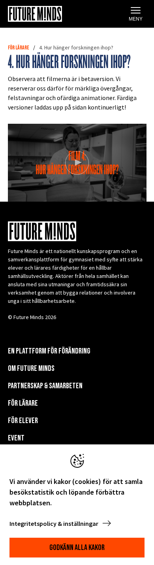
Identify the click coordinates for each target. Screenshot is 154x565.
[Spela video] (77, 163)
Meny (136, 19)
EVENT (16, 438)
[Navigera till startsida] (35, 14)
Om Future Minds (31, 368)
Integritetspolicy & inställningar (54, 523)
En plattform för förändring (49, 351)
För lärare (18, 47)
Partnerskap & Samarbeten (45, 386)
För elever (23, 420)
